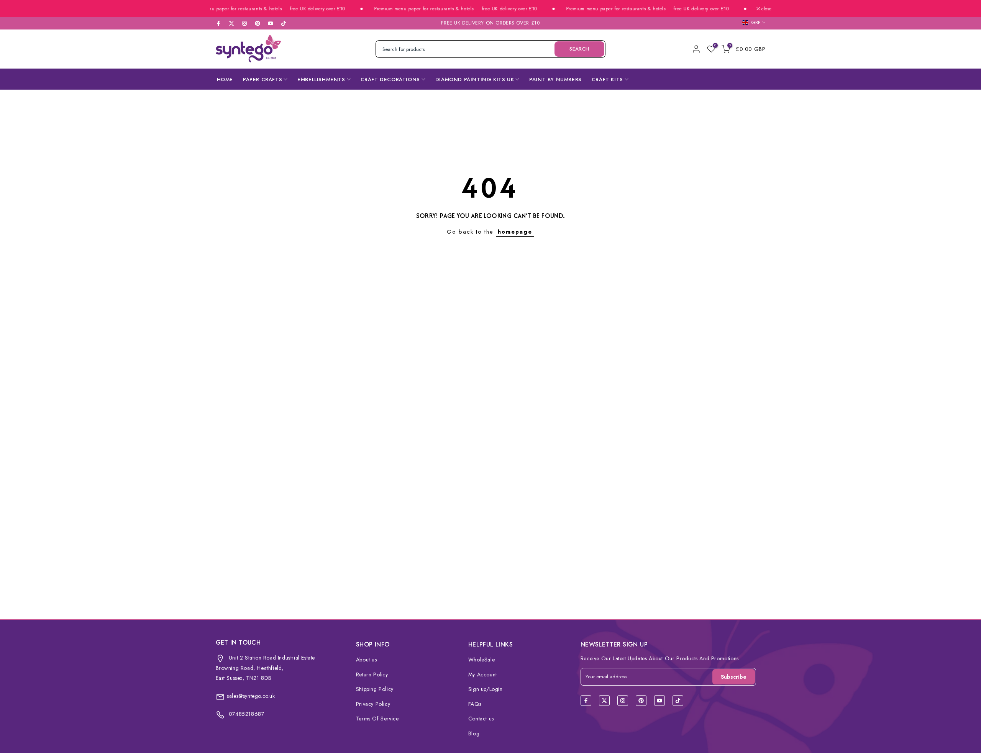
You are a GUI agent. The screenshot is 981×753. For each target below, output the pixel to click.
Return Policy (372, 674)
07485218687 (245, 714)
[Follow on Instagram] (244, 23)
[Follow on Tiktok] (283, 23)
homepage (515, 232)
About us (366, 659)
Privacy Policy (373, 704)
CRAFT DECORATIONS (390, 79)
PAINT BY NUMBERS (555, 79)
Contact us (481, 718)
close (765, 9)
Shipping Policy (375, 689)
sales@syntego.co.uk (251, 696)
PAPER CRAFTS (262, 79)
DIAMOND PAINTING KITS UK (474, 79)
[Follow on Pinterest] (257, 23)
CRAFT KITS (607, 79)
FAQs (474, 704)
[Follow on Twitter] (231, 23)
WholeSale (481, 659)
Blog (473, 733)
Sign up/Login (485, 689)
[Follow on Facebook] (218, 23)
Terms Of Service (377, 718)
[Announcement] (250, 9)
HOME (225, 79)
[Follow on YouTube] (270, 23)
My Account (482, 674)
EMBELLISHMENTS (321, 79)
